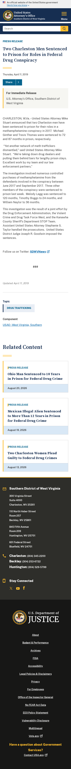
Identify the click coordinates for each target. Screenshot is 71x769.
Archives (35, 650)
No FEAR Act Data (35, 705)
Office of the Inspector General (35, 697)
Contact (34, 755)
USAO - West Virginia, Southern (22, 325)
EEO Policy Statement (35, 712)
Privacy (35, 681)
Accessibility (35, 666)
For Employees (35, 689)
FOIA (35, 658)
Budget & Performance (35, 642)
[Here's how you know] (35, 4)
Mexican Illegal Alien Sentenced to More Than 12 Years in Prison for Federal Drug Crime (34, 416)
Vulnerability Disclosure (35, 720)
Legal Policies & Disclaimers (35, 674)
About (35, 635)
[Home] (24, 19)
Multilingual (35, 728)
